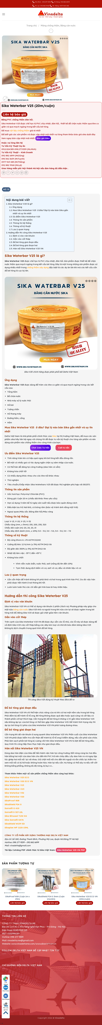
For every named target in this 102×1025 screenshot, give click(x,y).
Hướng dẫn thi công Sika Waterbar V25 (27, 232)
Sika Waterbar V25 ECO (17, 777)
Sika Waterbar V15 (14, 785)
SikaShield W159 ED (15, 823)
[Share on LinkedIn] (26, 173)
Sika (54, 436)
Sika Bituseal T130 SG (16, 816)
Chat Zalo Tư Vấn (40, 447)
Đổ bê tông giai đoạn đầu (25, 242)
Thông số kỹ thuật (22, 226)
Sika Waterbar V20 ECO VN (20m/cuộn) (84, 897)
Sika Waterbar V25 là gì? (20, 204)
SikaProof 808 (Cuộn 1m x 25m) (17, 897)
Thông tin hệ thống (22, 223)
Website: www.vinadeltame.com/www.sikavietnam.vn (29, 943)
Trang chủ (31, 25)
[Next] (100, 889)
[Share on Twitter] (13, 173)
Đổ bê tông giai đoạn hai (25, 245)
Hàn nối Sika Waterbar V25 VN (28, 248)
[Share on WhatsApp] (4, 173)
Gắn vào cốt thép (21, 239)
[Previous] (2, 889)
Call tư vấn (63, 447)
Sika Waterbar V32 (14, 793)
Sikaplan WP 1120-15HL (16, 827)
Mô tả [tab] (6, 189)
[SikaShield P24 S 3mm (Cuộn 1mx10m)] (50, 881)
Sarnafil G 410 (12, 808)
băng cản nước (20, 609)
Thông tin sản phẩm (23, 220)
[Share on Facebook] (8, 173)
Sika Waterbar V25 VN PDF (71, 850)
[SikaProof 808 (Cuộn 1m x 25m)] (17, 881)
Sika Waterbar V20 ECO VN (19, 781)
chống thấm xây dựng (38, 267)
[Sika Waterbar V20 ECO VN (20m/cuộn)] (84, 881)
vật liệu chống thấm (20, 130)
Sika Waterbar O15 (14, 789)
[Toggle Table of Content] (68, 200)
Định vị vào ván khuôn (24, 236)
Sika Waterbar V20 (14, 796)
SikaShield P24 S (13, 804)
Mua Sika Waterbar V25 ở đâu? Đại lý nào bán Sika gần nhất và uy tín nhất (40, 212)
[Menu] (3, 14)
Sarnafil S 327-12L (14, 812)
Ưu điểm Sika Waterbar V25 (26, 216)
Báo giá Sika (43, 138)
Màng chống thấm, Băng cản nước (58, 25)
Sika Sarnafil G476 (14, 820)
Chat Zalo (5, 991)
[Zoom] (5, 98)
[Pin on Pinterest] (22, 173)
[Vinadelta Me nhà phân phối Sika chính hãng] (51, 14)
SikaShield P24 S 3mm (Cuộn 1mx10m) (50, 897)
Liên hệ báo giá (14, 114)
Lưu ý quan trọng (20, 229)
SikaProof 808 (12, 800)
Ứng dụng (17, 207)
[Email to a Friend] (17, 173)
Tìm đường (6, 982)
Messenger (6, 999)
